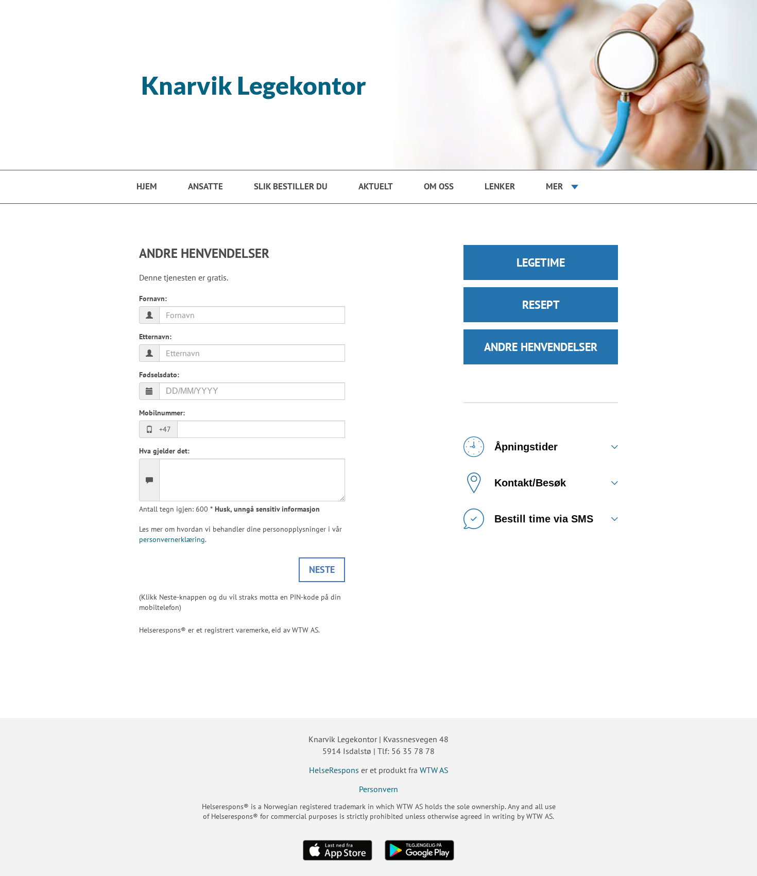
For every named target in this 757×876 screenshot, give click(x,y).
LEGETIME (541, 262)
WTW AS (434, 770)
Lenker (500, 186)
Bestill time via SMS (543, 518)
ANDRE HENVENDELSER (540, 347)
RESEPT (541, 304)
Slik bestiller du (291, 186)
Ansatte (205, 186)
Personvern (378, 789)
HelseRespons (334, 770)
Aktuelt (375, 186)
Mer (554, 186)
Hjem (146, 186)
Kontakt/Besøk (530, 482)
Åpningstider (526, 446)
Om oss (439, 186)
